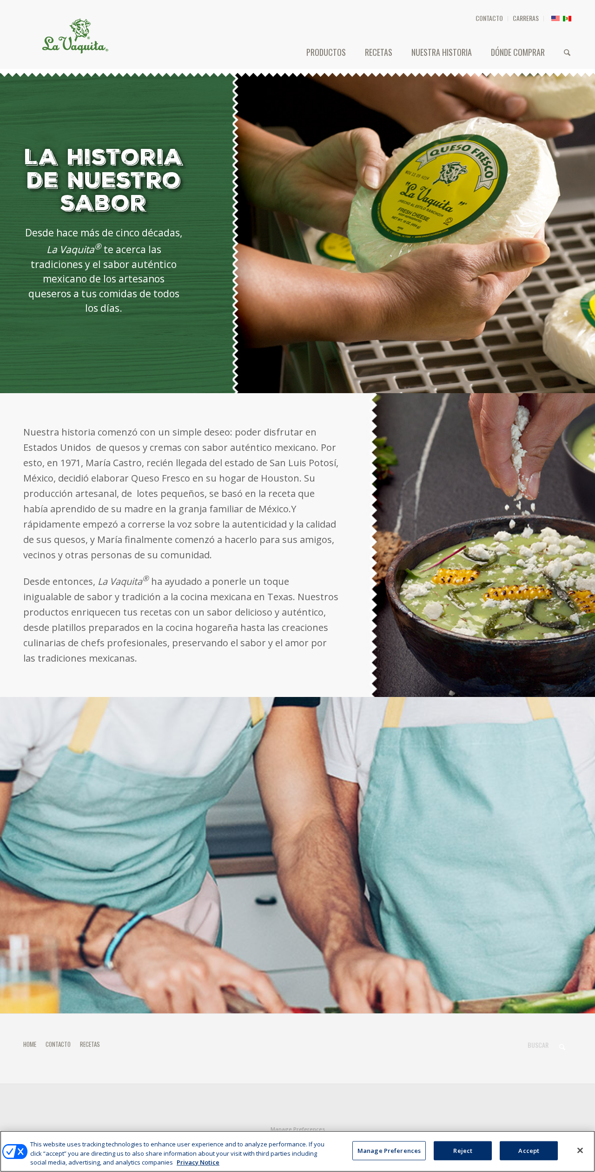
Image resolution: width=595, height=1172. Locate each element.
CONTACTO (489, 18)
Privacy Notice (198, 1162)
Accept (528, 1150)
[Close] (580, 1150)
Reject (462, 1150)
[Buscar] (567, 52)
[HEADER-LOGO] (75, 36)
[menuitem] (489, 18)
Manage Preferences (298, 1129)
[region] (297, 1151)
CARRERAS (526, 18)
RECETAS (90, 1044)
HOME (29, 1044)
